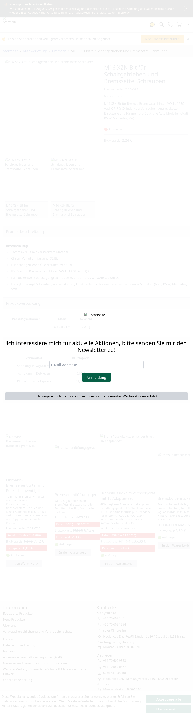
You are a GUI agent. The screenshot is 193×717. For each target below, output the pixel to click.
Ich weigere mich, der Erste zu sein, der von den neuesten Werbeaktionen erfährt (96, 396)
